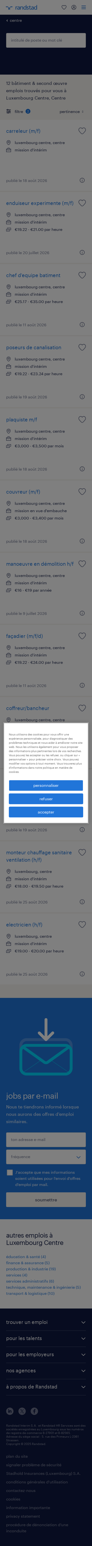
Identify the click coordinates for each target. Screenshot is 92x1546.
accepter (46, 812)
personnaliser (46, 785)
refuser (46, 798)
